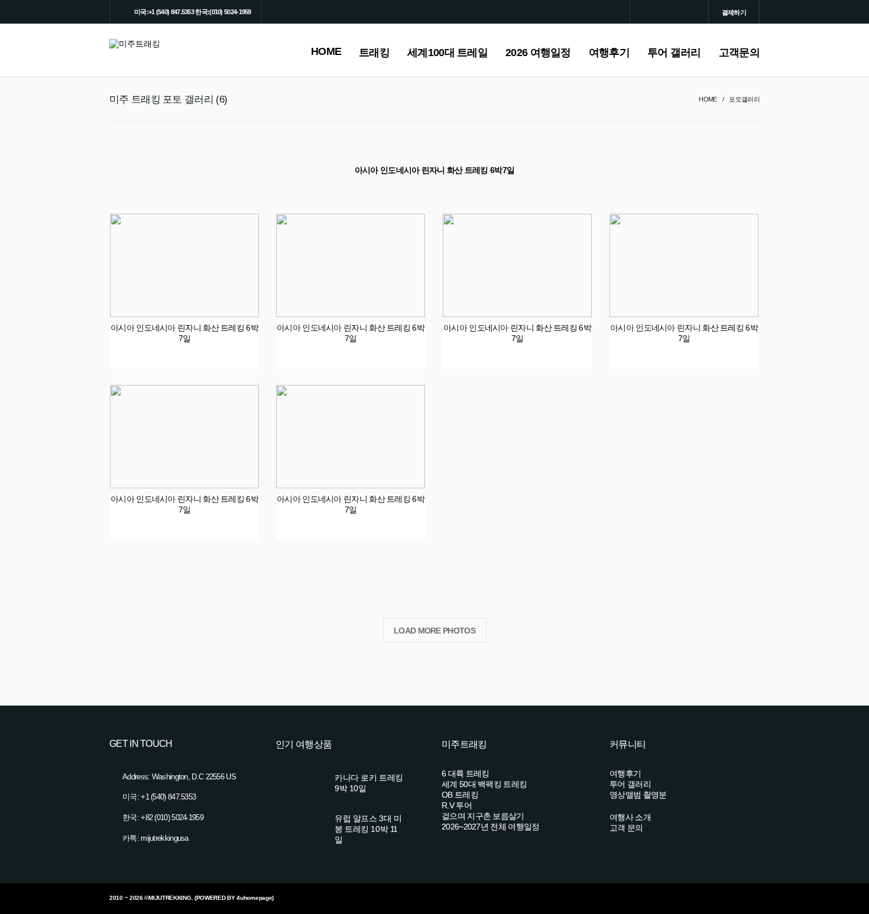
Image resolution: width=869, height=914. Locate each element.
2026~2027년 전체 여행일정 (490, 826)
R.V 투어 (457, 805)
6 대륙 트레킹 (465, 773)
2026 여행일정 (538, 52)
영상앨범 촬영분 (637, 794)
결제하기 (734, 12)
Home (707, 99)
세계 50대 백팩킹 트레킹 (484, 784)
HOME (326, 51)
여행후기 (609, 52)
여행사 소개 (630, 817)
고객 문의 (626, 828)
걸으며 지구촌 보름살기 (483, 816)
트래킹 (374, 52)
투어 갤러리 (674, 52)
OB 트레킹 (460, 794)
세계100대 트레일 (447, 52)
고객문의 (739, 52)
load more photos (434, 630)
